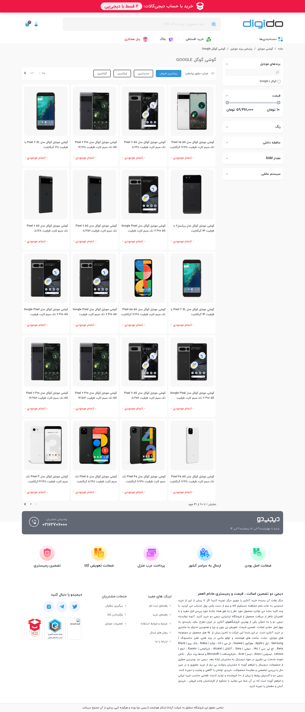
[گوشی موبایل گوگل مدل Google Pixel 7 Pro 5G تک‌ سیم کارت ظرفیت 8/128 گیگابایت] (192, 362)
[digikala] (35, 628)
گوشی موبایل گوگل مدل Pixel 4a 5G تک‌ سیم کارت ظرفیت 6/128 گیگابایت (192, 479)
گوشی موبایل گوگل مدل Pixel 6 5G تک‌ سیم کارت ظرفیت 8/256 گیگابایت (96, 231)
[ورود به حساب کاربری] (36, 24)
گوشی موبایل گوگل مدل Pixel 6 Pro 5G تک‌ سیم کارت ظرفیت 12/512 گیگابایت (96, 398)
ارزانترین (122, 73)
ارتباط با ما (161, 641)
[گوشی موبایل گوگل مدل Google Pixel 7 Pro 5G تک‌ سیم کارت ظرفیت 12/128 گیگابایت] (143, 194)
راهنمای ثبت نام (158, 606)
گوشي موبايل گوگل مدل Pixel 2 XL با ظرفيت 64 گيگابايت (192, 312)
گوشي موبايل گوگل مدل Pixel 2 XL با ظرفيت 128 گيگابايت (46, 145)
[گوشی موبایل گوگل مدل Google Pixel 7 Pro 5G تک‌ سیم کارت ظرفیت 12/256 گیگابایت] (94, 278)
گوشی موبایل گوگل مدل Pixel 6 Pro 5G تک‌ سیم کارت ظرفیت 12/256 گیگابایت (47, 398)
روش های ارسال (158, 632)
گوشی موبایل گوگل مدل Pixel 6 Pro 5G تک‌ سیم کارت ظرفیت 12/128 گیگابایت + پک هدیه (96, 147)
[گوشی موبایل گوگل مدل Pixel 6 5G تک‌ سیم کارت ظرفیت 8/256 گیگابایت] (94, 194)
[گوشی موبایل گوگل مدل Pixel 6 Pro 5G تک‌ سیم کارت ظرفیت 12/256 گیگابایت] (45, 362)
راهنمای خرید (159, 615)
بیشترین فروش (169, 73)
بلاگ (163, 39)
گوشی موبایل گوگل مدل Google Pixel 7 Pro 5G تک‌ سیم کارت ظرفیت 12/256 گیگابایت (95, 314)
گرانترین (102, 73)
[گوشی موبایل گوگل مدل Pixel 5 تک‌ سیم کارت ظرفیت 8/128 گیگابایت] (94, 445)
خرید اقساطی (195, 39)
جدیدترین (143, 73)
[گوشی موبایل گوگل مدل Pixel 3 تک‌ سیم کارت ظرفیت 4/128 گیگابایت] (45, 445)
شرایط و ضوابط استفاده (154, 624)
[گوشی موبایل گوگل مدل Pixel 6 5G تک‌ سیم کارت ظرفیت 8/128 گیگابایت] (45, 194)
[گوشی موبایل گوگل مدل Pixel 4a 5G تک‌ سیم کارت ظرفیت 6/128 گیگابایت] (192, 445)
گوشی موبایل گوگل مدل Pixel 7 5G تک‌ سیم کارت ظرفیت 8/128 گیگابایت (144, 147)
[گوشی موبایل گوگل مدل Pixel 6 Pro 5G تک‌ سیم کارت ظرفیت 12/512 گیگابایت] (94, 362)
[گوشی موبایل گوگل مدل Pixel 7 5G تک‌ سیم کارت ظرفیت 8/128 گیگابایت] (143, 111)
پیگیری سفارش (114, 606)
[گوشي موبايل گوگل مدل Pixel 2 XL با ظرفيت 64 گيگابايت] (192, 278)
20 (43, 73)
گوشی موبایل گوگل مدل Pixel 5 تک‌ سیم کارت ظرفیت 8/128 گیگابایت (96, 479)
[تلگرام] (62, 607)
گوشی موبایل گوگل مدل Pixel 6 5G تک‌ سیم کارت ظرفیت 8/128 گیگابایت (47, 231)
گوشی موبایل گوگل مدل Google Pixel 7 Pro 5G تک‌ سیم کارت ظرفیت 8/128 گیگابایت (192, 398)
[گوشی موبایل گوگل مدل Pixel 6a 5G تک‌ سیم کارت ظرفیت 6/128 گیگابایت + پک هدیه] (192, 111)
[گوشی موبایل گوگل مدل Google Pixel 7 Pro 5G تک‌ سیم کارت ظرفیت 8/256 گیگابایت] (45, 278)
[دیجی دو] (263, 24)
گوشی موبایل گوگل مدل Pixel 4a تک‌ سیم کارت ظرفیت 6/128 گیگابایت (143, 479)
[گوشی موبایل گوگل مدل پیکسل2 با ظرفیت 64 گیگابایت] (192, 194)
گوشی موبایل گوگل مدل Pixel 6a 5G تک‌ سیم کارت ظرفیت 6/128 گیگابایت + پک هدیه (192, 147)
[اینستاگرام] (49, 606)
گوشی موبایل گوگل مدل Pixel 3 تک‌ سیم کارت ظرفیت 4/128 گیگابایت (47, 479)
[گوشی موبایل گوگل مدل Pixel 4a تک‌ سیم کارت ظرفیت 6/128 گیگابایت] (143, 445)
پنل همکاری (132, 39)
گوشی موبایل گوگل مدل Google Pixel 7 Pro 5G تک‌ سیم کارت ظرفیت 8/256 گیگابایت (46, 314)
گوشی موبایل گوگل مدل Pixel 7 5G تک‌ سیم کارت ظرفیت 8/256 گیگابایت (144, 398)
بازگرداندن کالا (115, 615)
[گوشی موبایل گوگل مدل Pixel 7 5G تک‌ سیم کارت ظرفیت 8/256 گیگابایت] (143, 362)
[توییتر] (74, 607)
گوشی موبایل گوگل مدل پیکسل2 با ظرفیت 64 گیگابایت (193, 228)
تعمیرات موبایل (114, 624)
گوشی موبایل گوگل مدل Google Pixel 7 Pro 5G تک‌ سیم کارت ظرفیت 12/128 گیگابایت (143, 231)
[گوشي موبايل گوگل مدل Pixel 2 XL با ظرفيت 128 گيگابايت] (45, 111)
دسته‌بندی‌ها (268, 39)
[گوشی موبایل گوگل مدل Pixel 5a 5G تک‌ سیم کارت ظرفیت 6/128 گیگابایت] (143, 278)
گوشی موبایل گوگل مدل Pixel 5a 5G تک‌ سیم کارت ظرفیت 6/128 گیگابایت (143, 312)
